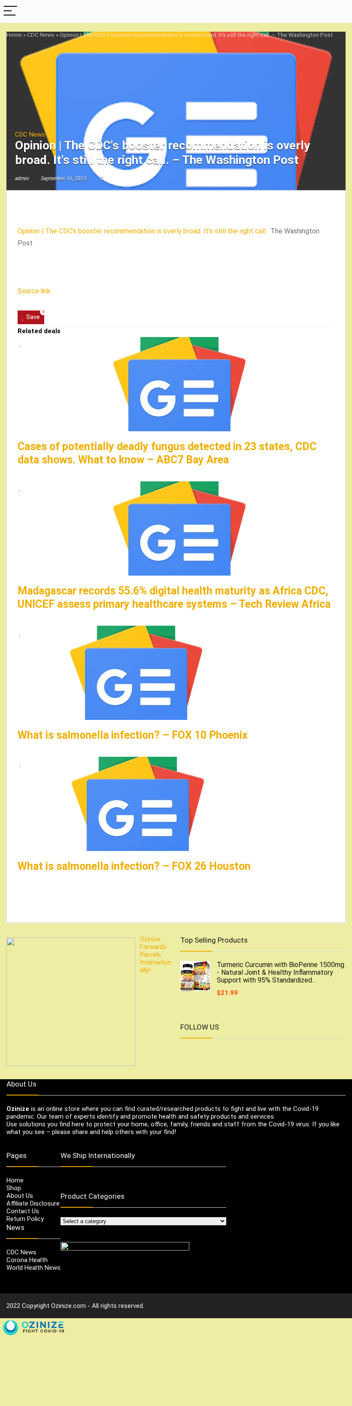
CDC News (41, 34)
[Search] (338, 11)
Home (14, 34)
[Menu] (10, 11)
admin (22, 179)
